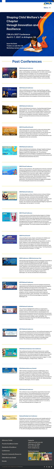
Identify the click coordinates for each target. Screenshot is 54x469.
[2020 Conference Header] (9, 258)
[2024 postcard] (9, 105)
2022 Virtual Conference (25, 166)
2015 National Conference (26, 389)
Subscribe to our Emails (9, 457)
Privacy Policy (20, 466)
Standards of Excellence (9, 447)
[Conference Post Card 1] (9, 146)
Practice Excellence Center (10, 443)
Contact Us (31, 440)
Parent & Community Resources (11, 454)
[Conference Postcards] (9, 127)
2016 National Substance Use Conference (30, 348)
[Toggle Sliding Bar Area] (53, 1)
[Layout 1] (9, 191)
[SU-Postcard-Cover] (9, 348)
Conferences (6, 450)
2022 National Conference (26, 191)
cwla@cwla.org (35, 447)
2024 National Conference (26, 106)
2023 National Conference (26, 146)
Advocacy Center (7, 440)
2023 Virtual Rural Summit (26, 127)
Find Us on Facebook (33, 451)
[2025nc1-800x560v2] (9, 87)
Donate (4, 461)
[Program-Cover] (9, 389)
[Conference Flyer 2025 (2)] (9, 68)
